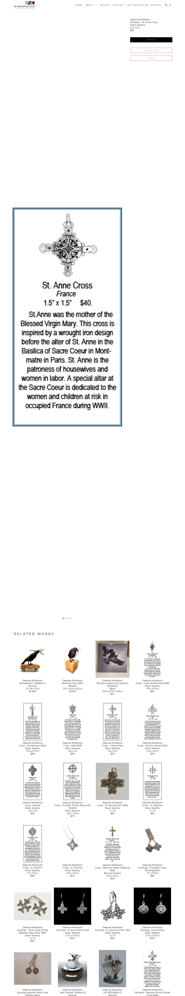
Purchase (151, 40)
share (68, 618)
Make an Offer (151, 50)
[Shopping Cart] (170, 5)
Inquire (151, 58)
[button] (91, 5)
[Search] (166, 5)
